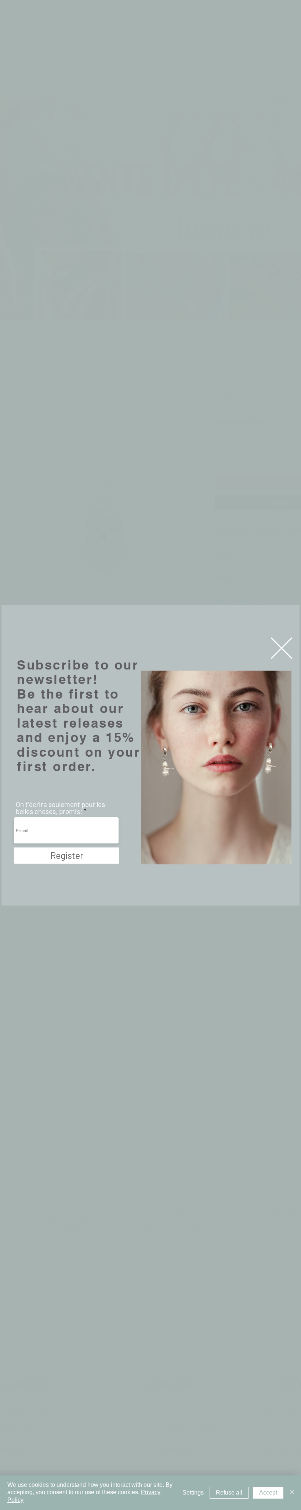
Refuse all (229, 1492)
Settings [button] (193, 1492)
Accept (268, 1492)
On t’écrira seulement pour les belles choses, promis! (60, 808)
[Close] (292, 1492)
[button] (281, 648)
